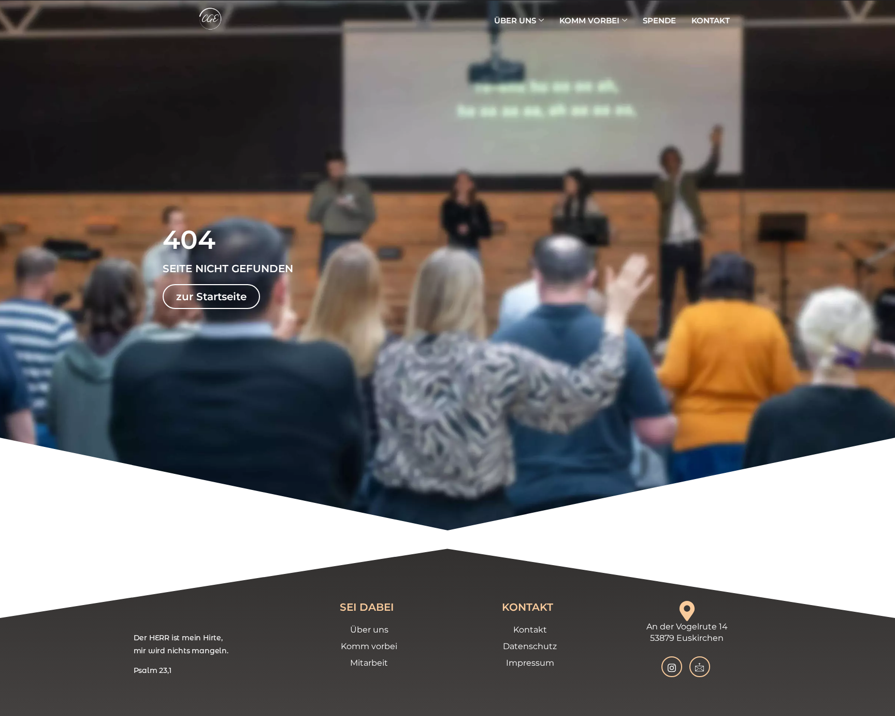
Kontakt (710, 20)
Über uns (515, 20)
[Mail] (699, 666)
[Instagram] (671, 666)
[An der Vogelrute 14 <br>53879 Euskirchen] (687, 611)
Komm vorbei (589, 20)
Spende (659, 20)
